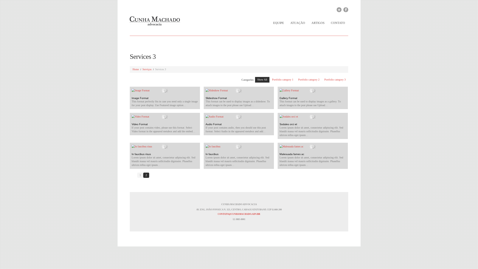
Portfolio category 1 (282, 79)
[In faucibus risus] (165, 147)
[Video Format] (165, 117)
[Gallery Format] (313, 90)
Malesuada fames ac (292, 154)
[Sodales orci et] (313, 117)
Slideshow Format (216, 98)
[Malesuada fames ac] (313, 147)
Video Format (140, 124)
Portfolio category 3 (335, 79)
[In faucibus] (239, 147)
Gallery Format (288, 98)
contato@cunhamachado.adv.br (239, 214)
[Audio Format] (239, 117)
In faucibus (212, 154)
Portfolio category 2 (308, 79)
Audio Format (214, 124)
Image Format (140, 98)
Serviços (146, 69)
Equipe (278, 22)
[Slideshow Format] (239, 90)
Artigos (318, 22)
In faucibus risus (141, 154)
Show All (262, 79)
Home (136, 69)
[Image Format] (165, 90)
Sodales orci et (288, 124)
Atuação (297, 22)
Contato (338, 22)
